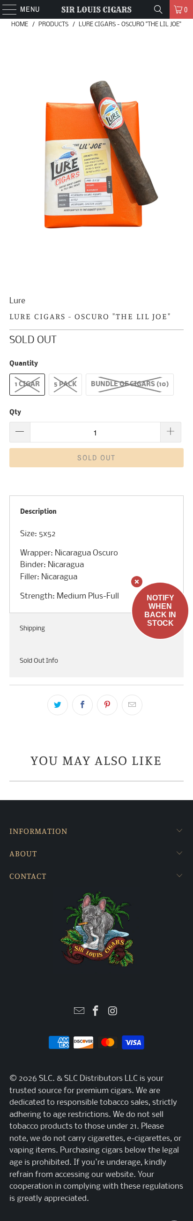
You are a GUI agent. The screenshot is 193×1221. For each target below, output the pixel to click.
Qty (15, 412)
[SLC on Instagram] (113, 1012)
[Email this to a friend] (132, 705)
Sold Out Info (39, 661)
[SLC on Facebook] (96, 1012)
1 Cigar (27, 384)
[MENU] (5, 9)
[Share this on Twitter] (57, 705)
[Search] (158, 9)
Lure (17, 301)
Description (38, 512)
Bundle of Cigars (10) (130, 384)
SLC (45, 1078)
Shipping (32, 628)
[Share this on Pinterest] (107, 705)
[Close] (136, 581)
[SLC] (96, 9)
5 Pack (65, 384)
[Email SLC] (79, 1012)
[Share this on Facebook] (82, 705)
